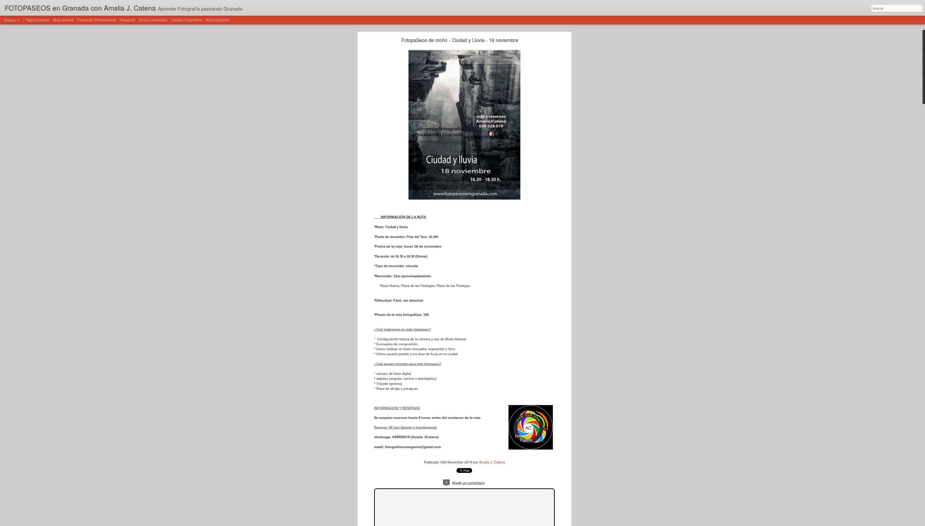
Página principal (37, 19)
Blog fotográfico (218, 19)
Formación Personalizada (96, 19)
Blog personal (63, 19)
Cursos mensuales (153, 19)
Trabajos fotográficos (186, 19)
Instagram (127, 19)
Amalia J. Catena (492, 462)
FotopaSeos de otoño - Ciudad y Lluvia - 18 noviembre (459, 39)
